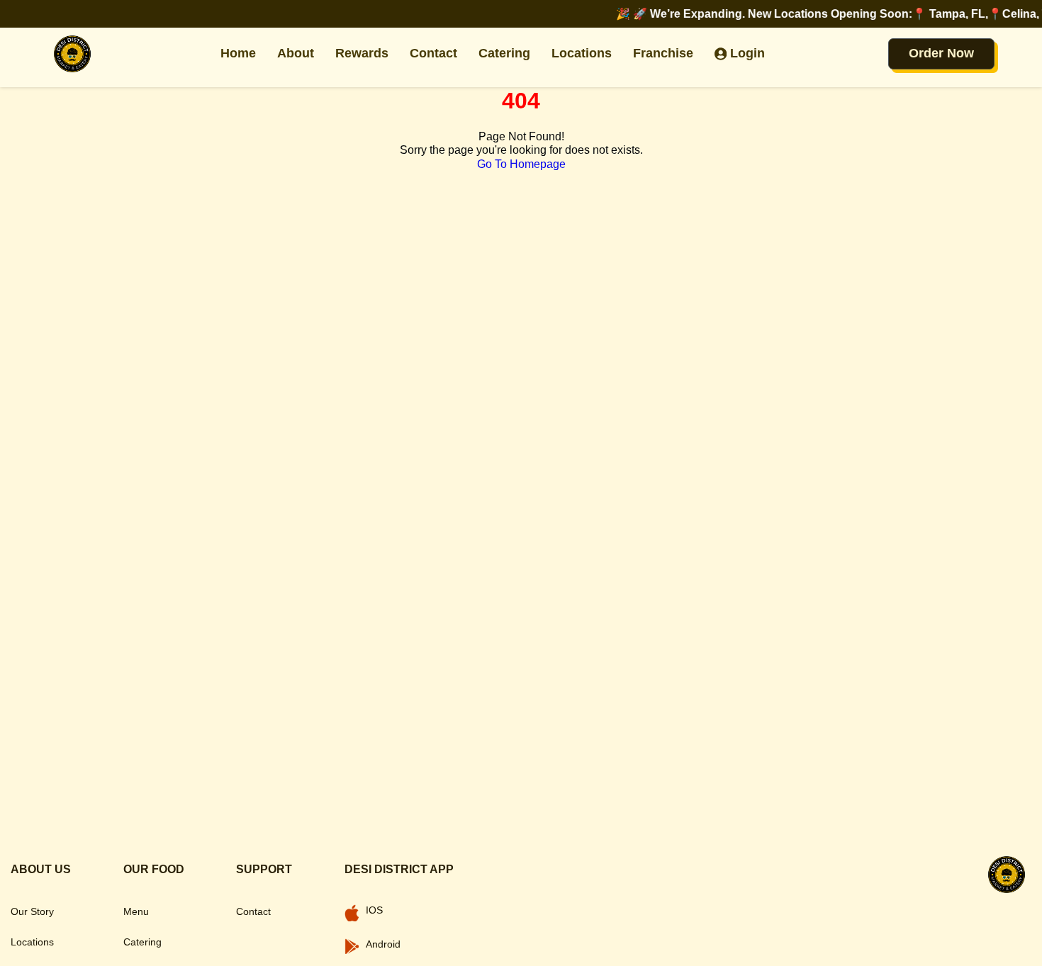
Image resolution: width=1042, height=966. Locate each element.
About (295, 53)
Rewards (361, 53)
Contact (433, 53)
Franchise (663, 53)
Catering (504, 53)
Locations (581, 53)
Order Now (941, 53)
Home (238, 53)
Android (383, 944)
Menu (136, 911)
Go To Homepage (521, 164)
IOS (374, 910)
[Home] (72, 54)
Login (747, 53)
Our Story (32, 911)
